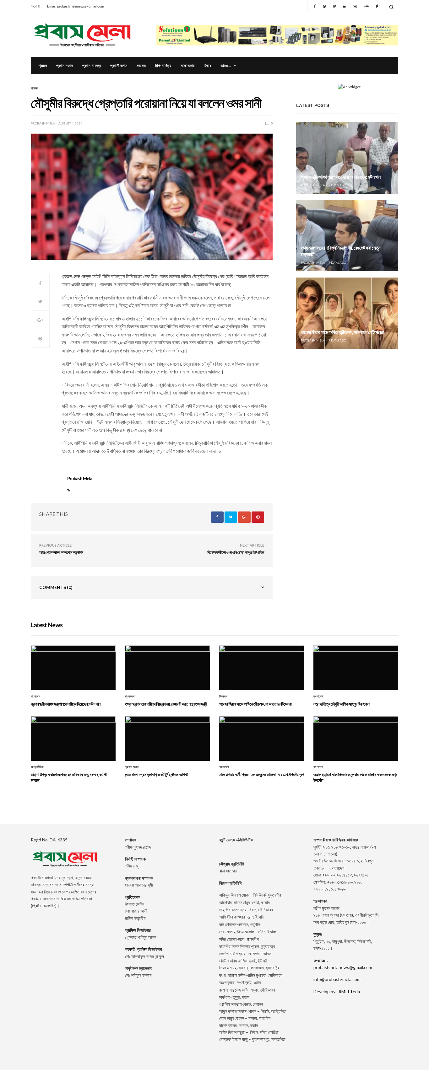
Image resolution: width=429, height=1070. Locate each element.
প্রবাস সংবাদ (64, 65)
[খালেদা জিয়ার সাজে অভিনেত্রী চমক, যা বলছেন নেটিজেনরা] (347, 313)
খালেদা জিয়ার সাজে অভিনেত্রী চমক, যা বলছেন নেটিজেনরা (342, 332)
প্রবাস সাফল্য (91, 65)
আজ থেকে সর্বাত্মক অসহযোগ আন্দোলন (61, 552)
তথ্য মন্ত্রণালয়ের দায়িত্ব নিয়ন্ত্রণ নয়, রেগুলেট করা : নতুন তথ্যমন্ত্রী (166, 704)
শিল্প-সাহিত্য (163, 65)
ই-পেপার (35, 6)
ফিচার (207, 65)
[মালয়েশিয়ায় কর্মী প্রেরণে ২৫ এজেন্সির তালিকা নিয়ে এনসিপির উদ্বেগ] (261, 738)
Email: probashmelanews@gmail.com (75, 6)
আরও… (225, 65)
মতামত (141, 65)
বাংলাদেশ (35, 696)
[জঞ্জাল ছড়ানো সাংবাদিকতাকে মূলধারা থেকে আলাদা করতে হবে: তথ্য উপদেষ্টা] (355, 738)
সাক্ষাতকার (187, 65)
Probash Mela (43, 123)
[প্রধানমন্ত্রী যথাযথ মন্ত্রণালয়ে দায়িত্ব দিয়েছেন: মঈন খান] (347, 158)
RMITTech (349, 991)
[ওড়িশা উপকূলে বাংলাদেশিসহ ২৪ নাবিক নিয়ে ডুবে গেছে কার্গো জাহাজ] (73, 738)
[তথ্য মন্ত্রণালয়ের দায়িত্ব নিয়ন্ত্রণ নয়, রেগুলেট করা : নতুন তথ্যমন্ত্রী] (347, 236)
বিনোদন (34, 88)
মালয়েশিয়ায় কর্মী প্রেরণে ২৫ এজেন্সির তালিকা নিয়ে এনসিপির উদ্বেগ (261, 774)
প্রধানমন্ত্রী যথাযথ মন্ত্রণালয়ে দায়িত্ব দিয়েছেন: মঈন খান (340, 177)
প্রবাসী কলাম (118, 65)
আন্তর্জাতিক (37, 767)
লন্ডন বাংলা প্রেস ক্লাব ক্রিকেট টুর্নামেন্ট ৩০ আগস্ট (156, 774)
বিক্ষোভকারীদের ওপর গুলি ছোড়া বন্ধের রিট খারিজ (236, 552)
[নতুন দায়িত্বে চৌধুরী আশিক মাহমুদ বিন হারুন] (355, 667)
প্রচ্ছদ (43, 65)
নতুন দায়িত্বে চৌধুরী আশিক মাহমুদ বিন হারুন (341, 704)
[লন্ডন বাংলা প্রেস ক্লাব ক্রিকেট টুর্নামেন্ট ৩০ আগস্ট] (167, 738)
